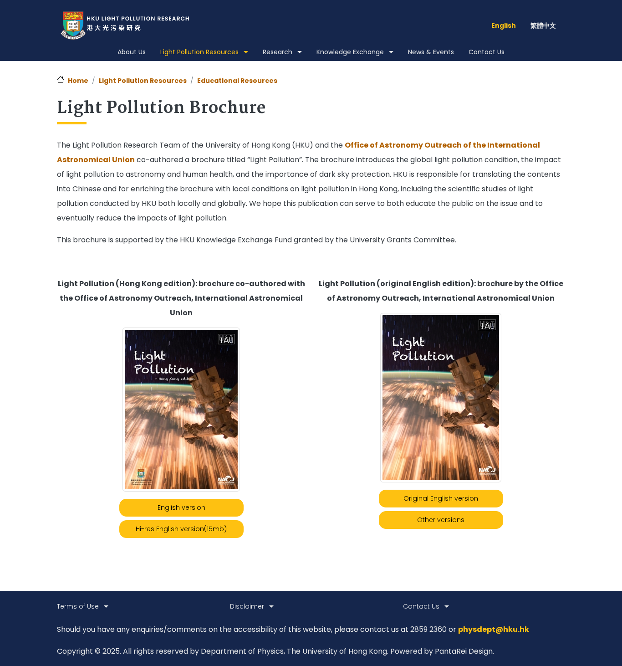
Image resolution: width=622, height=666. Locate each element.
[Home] (128, 25)
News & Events (431, 51)
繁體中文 (543, 25)
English (503, 25)
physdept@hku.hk (493, 629)
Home (78, 80)
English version (181, 507)
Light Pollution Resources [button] (199, 51)
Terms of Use (78, 606)
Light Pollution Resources (143, 80)
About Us (131, 51)
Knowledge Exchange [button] (350, 51)
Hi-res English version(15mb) (181, 528)
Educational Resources (237, 80)
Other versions (440, 519)
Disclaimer (247, 606)
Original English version (440, 498)
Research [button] (277, 51)
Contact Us (487, 51)
